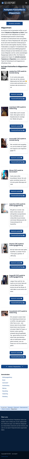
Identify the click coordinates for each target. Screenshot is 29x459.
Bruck (3, 380)
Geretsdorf (5, 383)
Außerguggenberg (7, 377)
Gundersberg (5, 385)
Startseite (10, 407)
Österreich (16, 407)
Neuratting (5, 391)
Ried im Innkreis (6, 409)
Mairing (4, 388)
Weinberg (5, 396)
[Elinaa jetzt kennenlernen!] (4, 174)
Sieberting (5, 394)
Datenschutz (4, 456)
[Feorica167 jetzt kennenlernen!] (4, 143)
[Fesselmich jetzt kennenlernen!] (4, 313)
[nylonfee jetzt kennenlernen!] (4, 208)
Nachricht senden (16, 94)
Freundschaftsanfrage (17, 98)
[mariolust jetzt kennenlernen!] (4, 111)
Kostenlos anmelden (14, 23)
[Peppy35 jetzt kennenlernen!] (4, 280)
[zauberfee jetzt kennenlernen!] (4, 75)
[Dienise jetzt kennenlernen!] (4, 248)
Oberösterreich (24, 407)
